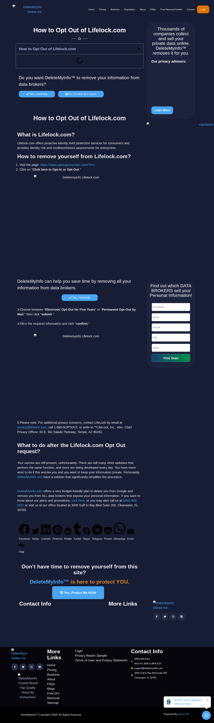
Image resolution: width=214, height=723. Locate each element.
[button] (138, 48)
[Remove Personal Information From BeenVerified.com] (171, 74)
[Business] (121, 620)
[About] (121, 625)
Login (203, 9)
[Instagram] (173, 616)
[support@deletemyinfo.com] (40, 618)
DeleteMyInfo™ (60, 77)
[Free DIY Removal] (121, 638)
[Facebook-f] (156, 616)
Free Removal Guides (171, 9)
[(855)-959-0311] (40, 612)
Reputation (129, 9)
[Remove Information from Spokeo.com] (171, 96)
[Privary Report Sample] (84, 607)
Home (91, 9)
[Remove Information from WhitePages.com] (171, 86)
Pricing (102, 9)
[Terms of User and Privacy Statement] (84, 613)
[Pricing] (121, 616)
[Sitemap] (121, 643)
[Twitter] (165, 616)
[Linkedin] (181, 616)
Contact (191, 9)
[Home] (121, 611)
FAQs (153, 9)
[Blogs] (121, 634)
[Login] (84, 603)
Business (115, 9)
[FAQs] (121, 629)
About (143, 9)
